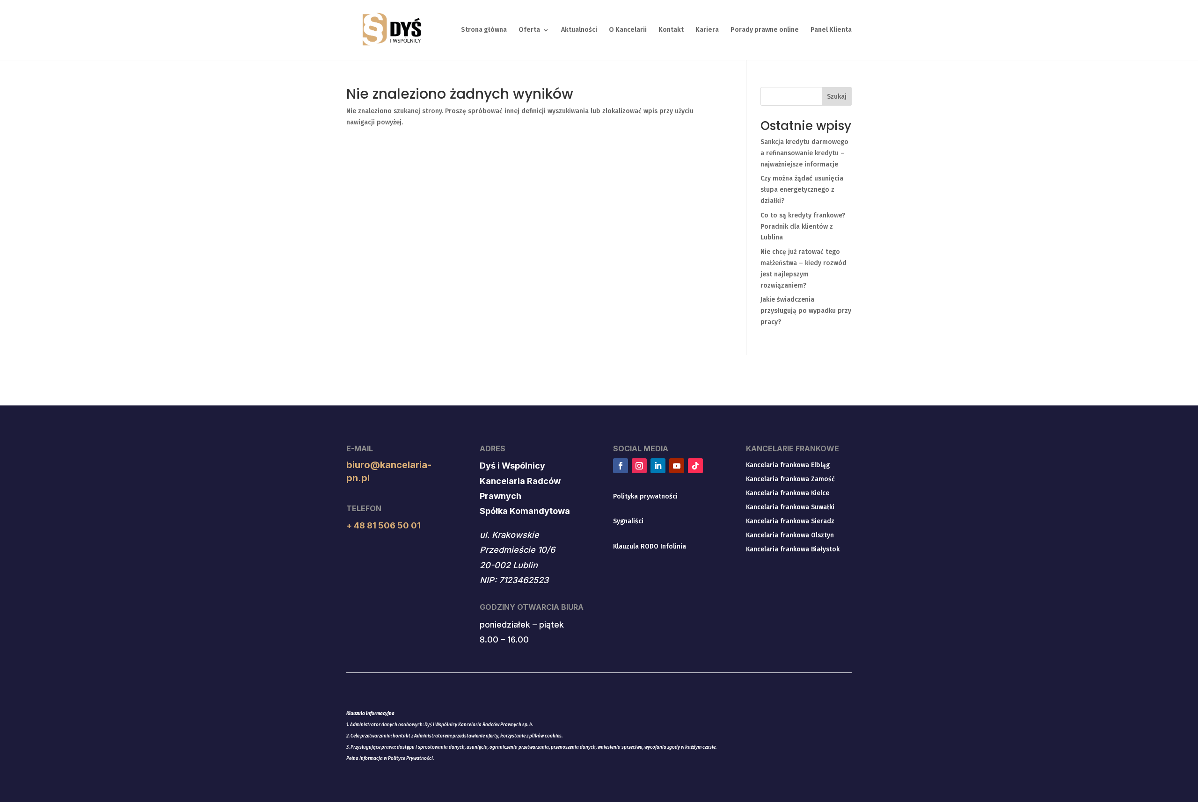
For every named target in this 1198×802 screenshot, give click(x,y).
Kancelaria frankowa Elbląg (788, 465)
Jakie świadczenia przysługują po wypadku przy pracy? (805, 311)
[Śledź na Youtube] (676, 465)
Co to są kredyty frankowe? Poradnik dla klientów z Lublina (802, 226)
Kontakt (671, 30)
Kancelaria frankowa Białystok (793, 549)
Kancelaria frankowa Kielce (787, 493)
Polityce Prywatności (410, 758)
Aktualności (579, 30)
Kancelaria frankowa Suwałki (790, 507)
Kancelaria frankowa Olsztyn (790, 535)
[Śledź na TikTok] (695, 465)
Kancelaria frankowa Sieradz (790, 521)
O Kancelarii (628, 30)
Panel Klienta (831, 30)
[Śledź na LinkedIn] (657, 465)
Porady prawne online (764, 30)
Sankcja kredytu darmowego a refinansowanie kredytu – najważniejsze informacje (804, 153)
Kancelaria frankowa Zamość (790, 479)
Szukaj (837, 97)
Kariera (707, 30)
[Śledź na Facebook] (620, 465)
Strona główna (484, 30)
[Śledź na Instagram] (639, 465)
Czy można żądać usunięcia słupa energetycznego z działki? (801, 189)
